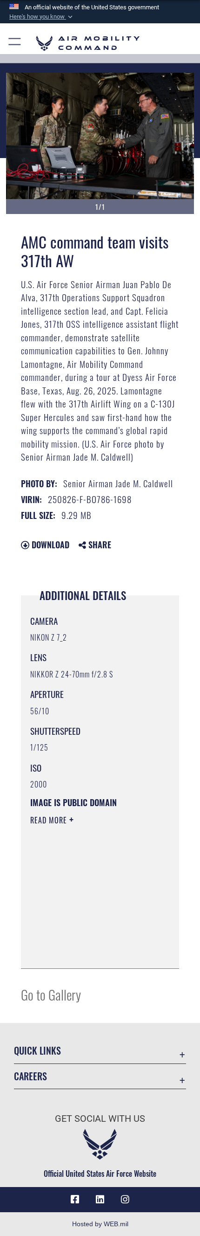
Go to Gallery (51, 994)
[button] (41, 16)
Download (49, 545)
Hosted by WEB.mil (100, 1224)
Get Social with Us (100, 1118)
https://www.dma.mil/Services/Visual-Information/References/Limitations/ (86, 938)
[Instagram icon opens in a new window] (125, 1200)
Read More (49, 820)
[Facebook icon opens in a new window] (75, 1200)
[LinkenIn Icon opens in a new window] (100, 1200)
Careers (30, 1076)
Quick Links (37, 1050)
